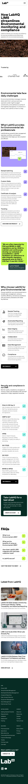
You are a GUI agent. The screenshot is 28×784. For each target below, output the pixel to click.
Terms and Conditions (11, 776)
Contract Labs (4, 742)
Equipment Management (7, 699)
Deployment (4, 718)
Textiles (3, 740)
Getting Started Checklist (7, 712)
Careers (18, 716)
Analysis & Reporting (6, 695)
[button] (24, 3)
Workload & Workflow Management (10, 693)
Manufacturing (5, 733)
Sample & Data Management (8, 690)
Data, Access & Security (7, 697)
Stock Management (6, 702)
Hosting (3, 721)
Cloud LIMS (4, 688)
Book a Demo (19, 728)
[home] (5, 3)
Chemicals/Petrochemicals (8, 735)
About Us (18, 712)
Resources (19, 714)
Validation (3, 716)
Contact (18, 718)
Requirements (4, 714)
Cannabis (3, 744)
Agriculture (4, 731)
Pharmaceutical (5, 728)
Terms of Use (19, 721)
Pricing (18, 731)
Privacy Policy (20, 776)
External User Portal (6, 704)
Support (18, 733)
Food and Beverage (6, 737)
